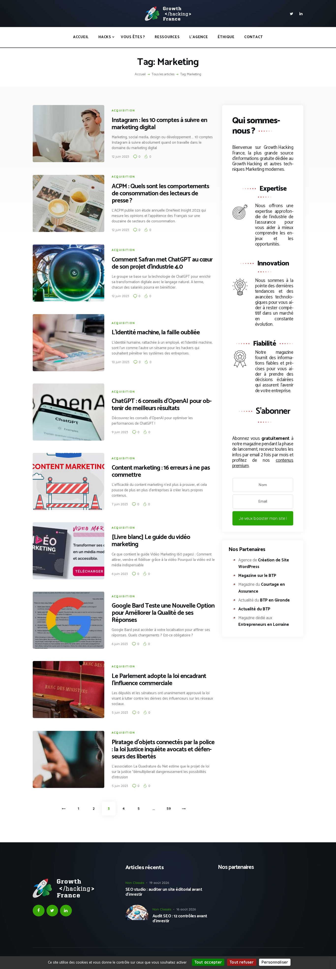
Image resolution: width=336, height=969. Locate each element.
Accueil (140, 74)
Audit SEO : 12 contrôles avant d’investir (180, 919)
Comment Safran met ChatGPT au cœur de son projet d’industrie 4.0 (162, 263)
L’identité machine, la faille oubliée (156, 332)
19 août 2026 (159, 883)
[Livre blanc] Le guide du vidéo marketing (151, 541)
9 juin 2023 (120, 432)
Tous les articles (163, 74)
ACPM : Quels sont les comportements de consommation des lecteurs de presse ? (160, 193)
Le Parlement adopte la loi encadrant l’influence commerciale (159, 680)
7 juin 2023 (120, 504)
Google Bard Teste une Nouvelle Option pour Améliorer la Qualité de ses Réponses (163, 613)
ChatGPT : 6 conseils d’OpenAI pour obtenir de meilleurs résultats (162, 405)
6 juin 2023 (120, 574)
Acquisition (123, 110)
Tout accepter (208, 962)
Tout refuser (241, 962)
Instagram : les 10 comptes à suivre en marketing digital (159, 124)
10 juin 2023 (120, 362)
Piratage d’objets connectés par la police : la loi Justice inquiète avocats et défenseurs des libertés (163, 749)
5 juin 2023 (120, 712)
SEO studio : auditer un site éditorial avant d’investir (163, 892)
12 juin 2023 (120, 156)
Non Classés (134, 883)
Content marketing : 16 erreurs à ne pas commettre (161, 471)
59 (171, 808)
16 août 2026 (186, 909)
